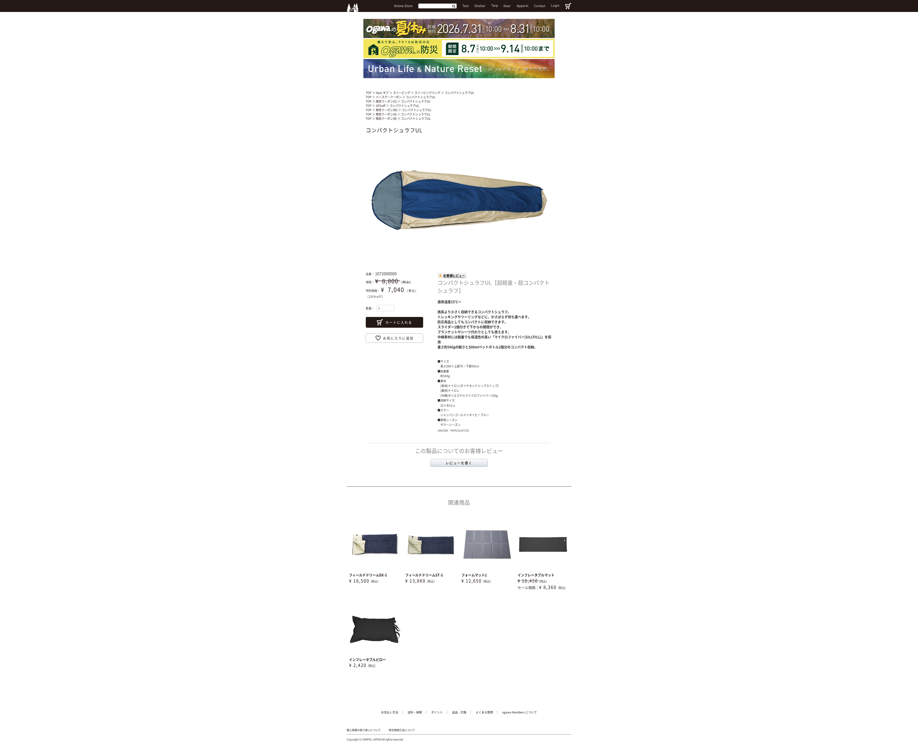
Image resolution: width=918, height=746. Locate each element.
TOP (369, 93)
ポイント (437, 712)
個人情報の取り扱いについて (364, 730)
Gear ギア (382, 93)
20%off (381, 105)
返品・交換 (459, 712)
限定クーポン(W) (387, 110)
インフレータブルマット (536, 574)
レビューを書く (459, 462)
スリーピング (402, 93)
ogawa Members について (519, 712)
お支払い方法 (389, 712)
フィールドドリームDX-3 (368, 574)
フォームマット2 (474, 574)
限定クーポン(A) (386, 114)
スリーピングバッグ (428, 93)
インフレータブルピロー (367, 659)
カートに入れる (398, 322)
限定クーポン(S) (386, 101)
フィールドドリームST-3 (424, 574)
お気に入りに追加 (398, 338)
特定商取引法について (402, 730)
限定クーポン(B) (387, 118)
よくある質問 (484, 712)
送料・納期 (415, 712)
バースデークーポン (389, 97)
